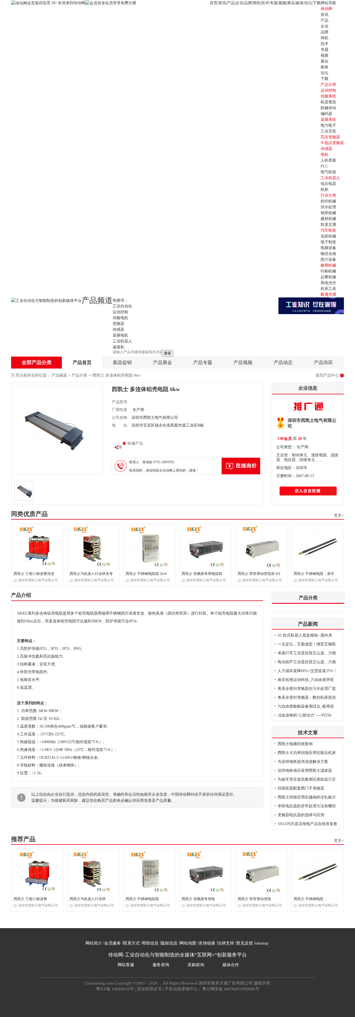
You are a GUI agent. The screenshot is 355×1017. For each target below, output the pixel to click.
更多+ (339, 515)
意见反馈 (244, 943)
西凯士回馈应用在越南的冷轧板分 (307, 797)
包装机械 (328, 236)
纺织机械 (328, 201)
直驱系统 (328, 119)
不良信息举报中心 (181, 989)
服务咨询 (161, 965)
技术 (265, 3)
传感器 (326, 149)
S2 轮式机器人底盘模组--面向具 (305, 635)
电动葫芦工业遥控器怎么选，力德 (307, 662)
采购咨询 (195, 965)
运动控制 (328, 90)
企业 (239, 3)
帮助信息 (150, 943)
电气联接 (328, 172)
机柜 (324, 189)
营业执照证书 (149, 989)
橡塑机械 (328, 265)
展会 (291, 3)
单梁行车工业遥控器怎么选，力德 (307, 653)
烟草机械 (328, 213)
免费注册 (128, 3)
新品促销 (122, 362)
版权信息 (169, 943)
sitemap (261, 943)
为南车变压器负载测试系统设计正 (307, 779)
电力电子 (328, 125)
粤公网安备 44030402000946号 (230, 989)
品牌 (248, 3)
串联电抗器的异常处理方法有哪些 (307, 806)
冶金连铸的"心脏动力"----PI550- (305, 715)
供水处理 (328, 207)
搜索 (167, 353)
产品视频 (243, 362)
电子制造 (328, 242)
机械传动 (328, 108)
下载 (317, 3)
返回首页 (43, 3)
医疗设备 (328, 259)
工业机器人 (330, 178)
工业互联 (328, 131)
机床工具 (328, 289)
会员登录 (113, 3)
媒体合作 (230, 965)
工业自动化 (122, 306)
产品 (231, 3)
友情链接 (207, 943)
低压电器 (328, 184)
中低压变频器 (332, 143)
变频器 (118, 324)
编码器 (326, 114)
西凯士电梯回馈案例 (295, 744)
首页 (213, 3)
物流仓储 (328, 254)
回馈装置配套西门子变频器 (301, 788)
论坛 (308, 3)
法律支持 (225, 943)
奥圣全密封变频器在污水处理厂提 (307, 689)
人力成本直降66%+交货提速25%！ (307, 671)
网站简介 (93, 943)
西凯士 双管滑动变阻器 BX (259, 574)
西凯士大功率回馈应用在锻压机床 (307, 753)
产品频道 (59, 375)
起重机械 (328, 277)
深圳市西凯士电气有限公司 (38, 580)
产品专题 (202, 362)
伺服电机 (120, 318)
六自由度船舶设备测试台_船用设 (306, 706)
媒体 (299, 3)
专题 (274, 3)
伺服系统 (328, 96)
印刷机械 (328, 271)
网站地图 (188, 943)
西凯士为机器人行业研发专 (91, 574)
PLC (324, 166)
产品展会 (162, 362)
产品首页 (82, 362)
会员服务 (112, 943)
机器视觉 (328, 102)
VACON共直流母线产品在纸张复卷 (307, 824)
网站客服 (126, 965)
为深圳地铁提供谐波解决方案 (303, 762)
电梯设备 (328, 248)
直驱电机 (120, 335)
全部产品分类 (37, 362)
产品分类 (79, 375)
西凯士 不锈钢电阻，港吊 (314, 574)
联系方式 (131, 943)
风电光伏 (328, 283)
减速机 (118, 347)
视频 (282, 3)
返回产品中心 (327, 375)
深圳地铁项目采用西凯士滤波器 (305, 770)
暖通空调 (328, 294)
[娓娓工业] (311, 305)
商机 (256, 3)
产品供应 (323, 362)
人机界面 (328, 160)
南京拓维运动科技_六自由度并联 (306, 680)
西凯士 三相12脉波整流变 (34, 574)
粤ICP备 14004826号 (115, 989)
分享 (118, 447)
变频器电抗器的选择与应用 (301, 815)
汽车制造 (328, 230)
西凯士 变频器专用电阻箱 (202, 574)
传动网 (326, 9)
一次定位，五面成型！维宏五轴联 (307, 644)
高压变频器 (330, 137)
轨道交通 (328, 224)
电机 (324, 154)
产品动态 (283, 362)
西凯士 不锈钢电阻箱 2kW (146, 574)
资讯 (222, 3)
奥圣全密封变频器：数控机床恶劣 (307, 697)
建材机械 (328, 219)
